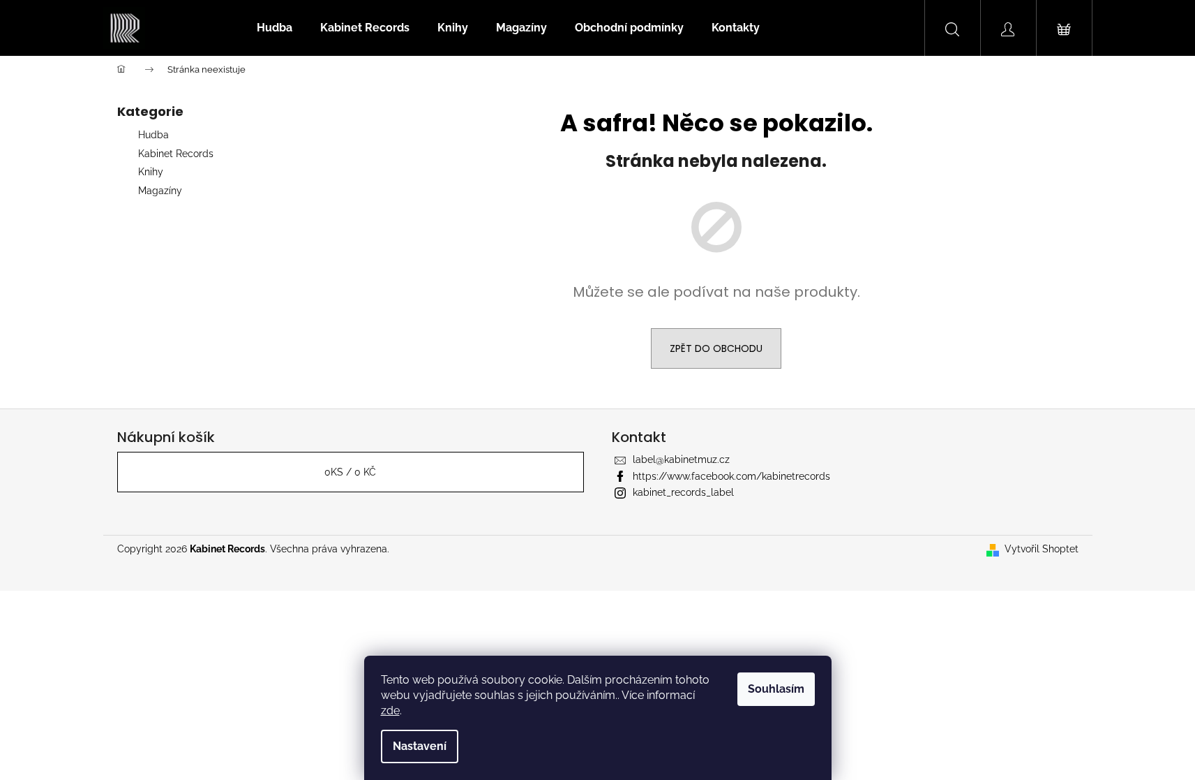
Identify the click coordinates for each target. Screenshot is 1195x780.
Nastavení (419, 746)
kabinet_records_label (683, 492)
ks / (350, 472)
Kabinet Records (175, 153)
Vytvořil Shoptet (1041, 548)
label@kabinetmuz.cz (681, 459)
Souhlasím (776, 689)
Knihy (150, 171)
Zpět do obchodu (716, 348)
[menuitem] (274, 28)
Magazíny (160, 190)
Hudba (153, 134)
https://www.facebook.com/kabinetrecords (731, 476)
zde (390, 710)
